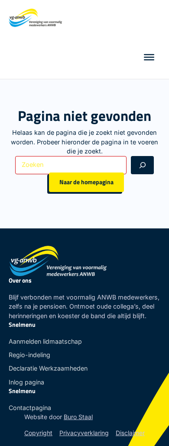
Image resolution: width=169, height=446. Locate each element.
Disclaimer (130, 432)
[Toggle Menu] (149, 57)
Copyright (38, 432)
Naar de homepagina (86, 182)
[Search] (142, 165)
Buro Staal (78, 416)
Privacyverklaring (84, 432)
